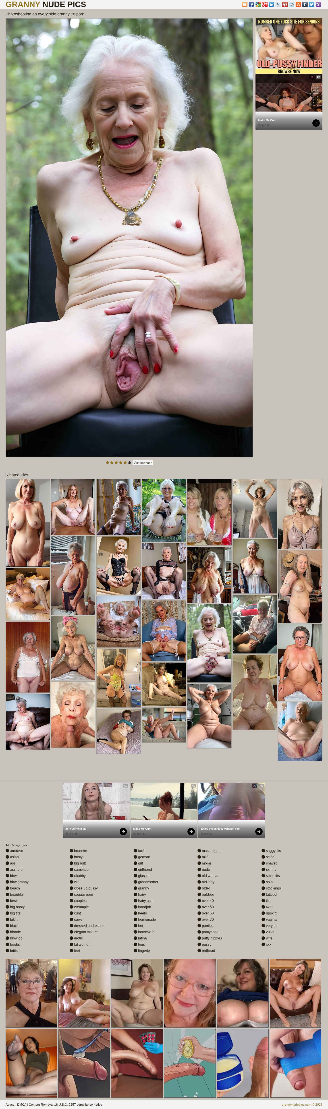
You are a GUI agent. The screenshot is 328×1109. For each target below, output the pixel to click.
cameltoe (81, 869)
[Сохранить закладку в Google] (258, 4)
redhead (208, 951)
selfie (269, 857)
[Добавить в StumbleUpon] (298, 4)
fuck (141, 851)
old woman (210, 876)
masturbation (211, 851)
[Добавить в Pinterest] (285, 4)
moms (206, 863)
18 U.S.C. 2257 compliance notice (78, 1104)
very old (271, 926)
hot (140, 926)
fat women (81, 944)
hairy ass (144, 901)
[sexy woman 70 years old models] (255, 624)
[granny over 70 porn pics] (164, 725)
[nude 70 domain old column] (164, 571)
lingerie (143, 951)
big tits (14, 913)
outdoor (207, 894)
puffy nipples (211, 938)
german (143, 857)
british (14, 951)
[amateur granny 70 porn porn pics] (73, 507)
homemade (146, 919)
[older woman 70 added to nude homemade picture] (164, 510)
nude (205, 869)
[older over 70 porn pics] (255, 692)
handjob (144, 907)
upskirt (270, 913)
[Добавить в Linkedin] (271, 4)
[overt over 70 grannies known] (118, 565)
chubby (79, 876)
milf (204, 857)
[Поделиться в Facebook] (251, 4)
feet (76, 951)
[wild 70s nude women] (28, 523)
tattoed (271, 894)
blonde (15, 932)
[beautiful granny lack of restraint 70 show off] (28, 657)
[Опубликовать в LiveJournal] (278, 4)
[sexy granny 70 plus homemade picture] (255, 566)
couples (80, 901)
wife (268, 938)
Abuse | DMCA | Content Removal (29, 1104)
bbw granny (19, 882)
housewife (145, 932)
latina (142, 938)
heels (142, 913)
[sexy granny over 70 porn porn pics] (28, 594)
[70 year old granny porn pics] (164, 684)
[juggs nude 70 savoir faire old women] (255, 508)
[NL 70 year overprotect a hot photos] (118, 622)
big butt (79, 863)
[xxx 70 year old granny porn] (209, 716)
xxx (268, 944)
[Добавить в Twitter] (311, 4)
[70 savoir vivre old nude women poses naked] (118, 731)
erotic (78, 938)
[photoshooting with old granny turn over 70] (118, 507)
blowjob (16, 938)
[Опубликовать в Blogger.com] (244, 4)
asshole (16, 869)
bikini (14, 919)
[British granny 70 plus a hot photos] (73, 575)
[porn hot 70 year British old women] (209, 575)
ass (12, 863)
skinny (270, 869)
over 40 (207, 901)
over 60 (207, 913)
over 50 (207, 907)
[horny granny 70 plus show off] (73, 648)
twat (268, 907)
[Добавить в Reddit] (291, 4)
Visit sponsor (143, 462)
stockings (273, 888)
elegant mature (85, 932)
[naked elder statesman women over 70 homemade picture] (164, 631)
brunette (80, 851)
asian (14, 857)
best (13, 901)
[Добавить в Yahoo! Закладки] (318, 4)
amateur (16, 851)
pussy (206, 944)
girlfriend (144, 869)
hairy (141, 894)
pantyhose (209, 932)
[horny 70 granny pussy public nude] (118, 678)
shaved (271, 863)
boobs (14, 944)
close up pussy (85, 888)
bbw (13, 876)
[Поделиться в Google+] (265, 4)
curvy (78, 919)
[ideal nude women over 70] (300, 662)
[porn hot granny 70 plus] (300, 731)
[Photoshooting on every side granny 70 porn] (129, 237)
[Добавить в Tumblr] (305, 4)
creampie (81, 907)
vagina (271, 919)
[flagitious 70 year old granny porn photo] (28, 722)
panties (207, 926)
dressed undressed (88, 926)
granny (143, 888)
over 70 (207, 919)
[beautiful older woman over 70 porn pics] (300, 586)
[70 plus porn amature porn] (300, 514)
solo (269, 882)
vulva (269, 932)
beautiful (16, 894)
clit (76, 882)
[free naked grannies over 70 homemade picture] (73, 714)
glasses (143, 876)
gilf (140, 863)
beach (14, 888)
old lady (207, 882)
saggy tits (273, 851)
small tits (272, 876)
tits (267, 901)
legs (141, 944)
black (14, 926)
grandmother (147, 882)
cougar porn (83, 894)
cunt (77, 913)
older (205, 888)
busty (78, 857)
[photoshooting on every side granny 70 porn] (209, 643)
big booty (17, 907)
